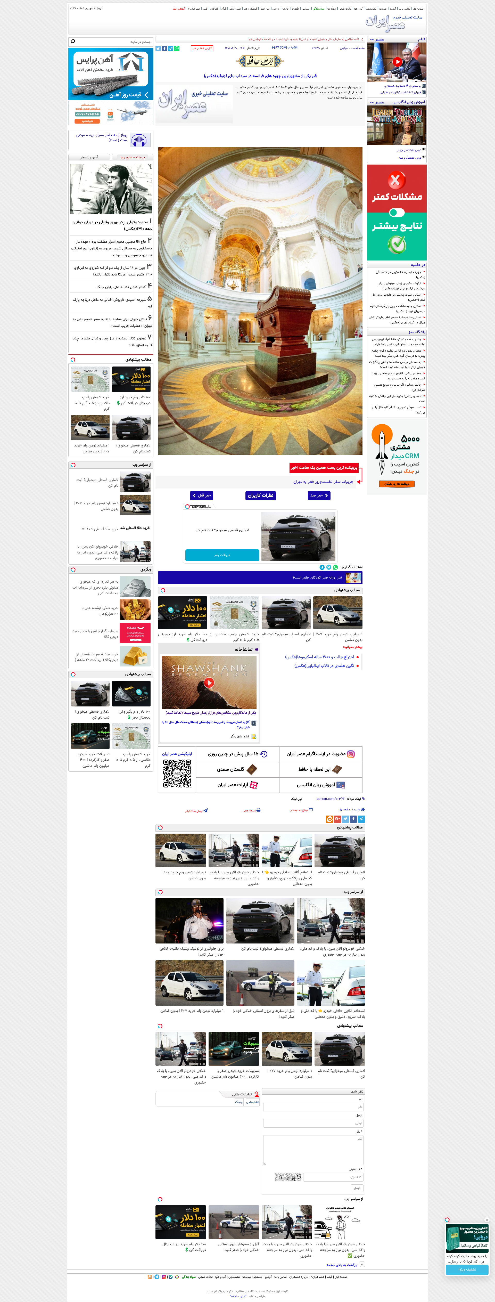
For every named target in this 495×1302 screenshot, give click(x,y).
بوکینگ (239, 1102)
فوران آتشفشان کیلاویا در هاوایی (401, 92)
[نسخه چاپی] (273, 48)
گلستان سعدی (230, 769)
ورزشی (276, 9)
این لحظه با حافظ (315, 769)
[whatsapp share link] (176, 48)
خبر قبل (204, 495)
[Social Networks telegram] (322, 567)
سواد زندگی (318, 9)
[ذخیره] (281, 48)
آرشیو (393, 9)
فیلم (205, 9)
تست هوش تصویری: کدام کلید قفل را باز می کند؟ (398, 410)
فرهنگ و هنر (250, 9)
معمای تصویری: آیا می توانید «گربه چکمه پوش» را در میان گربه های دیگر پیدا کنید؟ (398, 353)
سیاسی (306, 9)
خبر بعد (316, 495)
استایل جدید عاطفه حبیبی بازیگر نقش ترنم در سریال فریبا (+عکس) (397, 309)
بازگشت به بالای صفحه (342, 1265)
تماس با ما (404, 9)
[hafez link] (260, 61)
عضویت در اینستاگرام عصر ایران (316, 754)
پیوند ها (331, 9)
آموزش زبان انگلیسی (316, 785)
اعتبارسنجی (252, 1102)
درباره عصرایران (298, 1277)
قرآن (223, 9)
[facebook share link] (164, 48)
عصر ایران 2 (194, 9)
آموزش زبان (179, 9)
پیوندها (246, 1277)
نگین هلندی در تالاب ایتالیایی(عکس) (324, 666)
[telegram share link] (170, 48)
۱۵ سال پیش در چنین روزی (233, 754)
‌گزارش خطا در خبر (202, 49)
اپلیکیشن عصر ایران (177, 754)
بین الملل (264, 9)
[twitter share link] (158, 48)
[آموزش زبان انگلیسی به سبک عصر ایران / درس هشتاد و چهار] (396, 125)
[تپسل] (187, 506)
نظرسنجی (371, 9)
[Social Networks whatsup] (335, 567)
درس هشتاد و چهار (410, 150)
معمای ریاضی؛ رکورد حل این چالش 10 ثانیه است (397, 399)
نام (360, 1099)
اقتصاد (295, 9)
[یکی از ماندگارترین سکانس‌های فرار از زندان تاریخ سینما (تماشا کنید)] (209, 682)
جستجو (383, 9)
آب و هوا (358, 9)
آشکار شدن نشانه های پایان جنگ (121, 287)
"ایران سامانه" (238, 1296)
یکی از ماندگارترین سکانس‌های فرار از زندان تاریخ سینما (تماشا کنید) (211, 713)
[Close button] (487, 1219)
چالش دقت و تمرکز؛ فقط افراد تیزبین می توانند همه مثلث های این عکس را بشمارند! (398, 342)
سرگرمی (344, 48)
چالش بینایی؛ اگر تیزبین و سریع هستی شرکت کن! (399, 387)
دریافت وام (222, 555)
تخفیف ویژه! (467, 1270)
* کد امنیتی (355, 1169)
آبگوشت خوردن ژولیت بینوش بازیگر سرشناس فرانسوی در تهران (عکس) (401, 286)
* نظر (359, 1131)
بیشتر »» (377, 39)
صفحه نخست (358, 48)
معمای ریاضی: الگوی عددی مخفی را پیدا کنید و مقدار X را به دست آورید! (399, 376)
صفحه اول (418, 9)
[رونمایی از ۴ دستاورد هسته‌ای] (396, 62)
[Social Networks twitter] (329, 567)
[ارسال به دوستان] (277, 48)
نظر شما (357, 1091)
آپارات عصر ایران (233, 785)
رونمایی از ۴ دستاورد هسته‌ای (403, 86)
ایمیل (359, 1115)
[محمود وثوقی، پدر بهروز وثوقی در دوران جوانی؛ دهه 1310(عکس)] (111, 189)
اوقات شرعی (345, 9)
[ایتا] (329, 819)
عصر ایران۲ (317, 1277)
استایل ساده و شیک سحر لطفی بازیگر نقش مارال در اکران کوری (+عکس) (397, 320)
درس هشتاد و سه (410, 158)
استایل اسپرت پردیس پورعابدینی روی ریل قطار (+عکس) (398, 297)
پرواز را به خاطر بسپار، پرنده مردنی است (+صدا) (101, 138)
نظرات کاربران (260, 495)
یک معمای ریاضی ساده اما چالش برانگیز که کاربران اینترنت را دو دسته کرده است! (397, 365)
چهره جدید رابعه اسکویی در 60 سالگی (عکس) (400, 275)
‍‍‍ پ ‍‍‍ (291, 47)
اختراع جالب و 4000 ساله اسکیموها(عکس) (319, 657)
